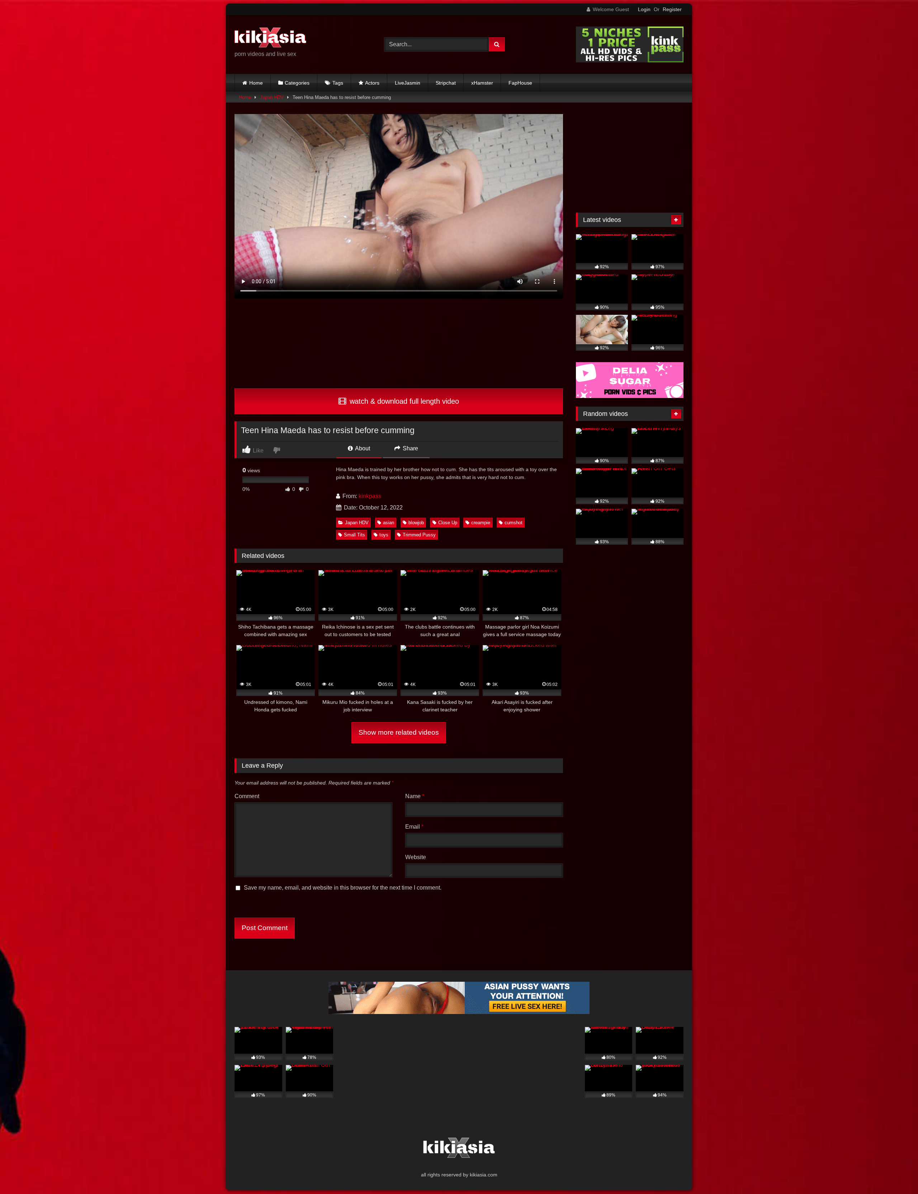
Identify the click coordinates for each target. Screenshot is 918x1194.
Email (414, 827)
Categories (297, 83)
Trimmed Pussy (419, 534)
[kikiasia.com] (270, 39)
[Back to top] (896, 1173)
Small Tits (354, 534)
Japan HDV (272, 97)
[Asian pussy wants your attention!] (459, 1012)
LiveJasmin (407, 83)
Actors (372, 83)
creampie (480, 522)
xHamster (482, 83)
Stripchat (446, 83)
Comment (247, 796)
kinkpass (370, 496)
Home (256, 83)
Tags (337, 83)
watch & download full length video (403, 401)
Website (415, 857)
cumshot (513, 522)
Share (409, 448)
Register (672, 9)
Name (414, 796)
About (362, 448)
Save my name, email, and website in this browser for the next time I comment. (342, 888)
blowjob (416, 522)
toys (383, 534)
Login (644, 9)
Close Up (447, 522)
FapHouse (520, 83)
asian (388, 522)
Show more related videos (399, 732)
